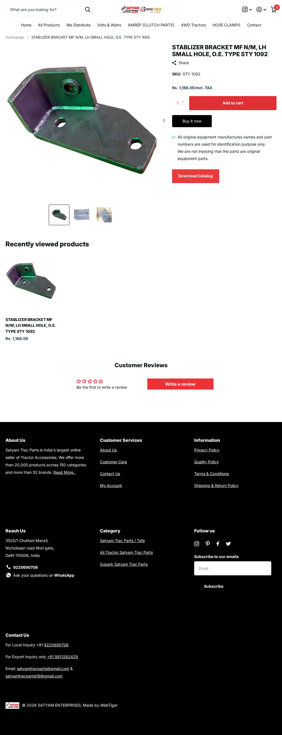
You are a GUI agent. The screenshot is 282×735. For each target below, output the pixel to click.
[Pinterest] (208, 543)
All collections (49, 25)
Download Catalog (195, 175)
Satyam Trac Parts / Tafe (122, 540)
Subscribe (214, 586)
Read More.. (64, 472)
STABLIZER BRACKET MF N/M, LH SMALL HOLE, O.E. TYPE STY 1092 (31, 325)
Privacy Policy (206, 450)
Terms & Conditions (211, 473)
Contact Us (110, 473)
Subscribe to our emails (216, 556)
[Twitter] (228, 544)
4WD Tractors (193, 25)
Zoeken (87, 9)
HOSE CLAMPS (226, 25)
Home (26, 25)
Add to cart (233, 102)
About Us (108, 450)
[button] (164, 120)
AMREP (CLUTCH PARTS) (151, 25)
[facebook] (217, 543)
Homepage (15, 37)
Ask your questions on (43, 575)
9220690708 (25, 567)
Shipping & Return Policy (216, 485)
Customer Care (113, 461)
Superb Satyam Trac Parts (124, 564)
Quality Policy (206, 461)
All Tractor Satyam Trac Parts (126, 552)
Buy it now (192, 121)
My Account (111, 485)
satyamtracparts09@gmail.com (34, 676)
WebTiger (109, 705)
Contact (254, 25)
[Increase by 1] (185, 98)
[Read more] (247, 9)
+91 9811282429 (62, 656)
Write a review (180, 384)
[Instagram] (196, 543)
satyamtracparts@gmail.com (43, 668)
